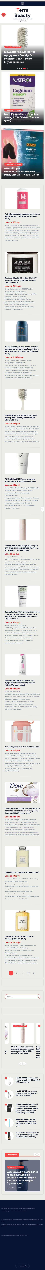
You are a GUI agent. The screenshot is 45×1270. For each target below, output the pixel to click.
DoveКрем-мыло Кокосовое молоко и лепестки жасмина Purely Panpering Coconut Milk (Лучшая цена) (22, 810)
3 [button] (21, 68)
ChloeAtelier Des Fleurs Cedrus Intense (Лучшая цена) (19, 937)
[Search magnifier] (37, 996)
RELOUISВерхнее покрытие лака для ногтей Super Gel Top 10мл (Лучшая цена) (27, 1135)
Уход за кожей (20, 1026)
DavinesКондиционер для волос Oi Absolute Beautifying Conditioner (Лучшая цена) (21, 280)
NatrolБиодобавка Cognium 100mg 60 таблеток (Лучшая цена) (21, 117)
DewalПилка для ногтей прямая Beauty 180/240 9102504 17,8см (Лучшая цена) (25, 1122)
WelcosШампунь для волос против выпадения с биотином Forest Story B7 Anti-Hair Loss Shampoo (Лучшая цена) (22, 350)
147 (28, 973)
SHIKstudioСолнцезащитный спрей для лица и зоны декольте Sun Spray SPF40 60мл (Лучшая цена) (22, 547)
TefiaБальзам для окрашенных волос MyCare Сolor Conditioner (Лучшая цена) (22, 216)
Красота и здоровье (13, 110)
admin (9, 1188)
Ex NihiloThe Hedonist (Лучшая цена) (22, 872)
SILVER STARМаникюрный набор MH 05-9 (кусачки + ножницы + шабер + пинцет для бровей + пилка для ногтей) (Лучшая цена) (27, 1108)
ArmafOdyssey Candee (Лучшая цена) (22, 747)
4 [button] (23, 68)
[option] (22, 47)
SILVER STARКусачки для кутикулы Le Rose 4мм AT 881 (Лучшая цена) (26, 1093)
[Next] (24, 1063)
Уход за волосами (13, 46)
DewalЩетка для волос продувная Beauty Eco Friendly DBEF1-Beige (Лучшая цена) (19, 57)
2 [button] (19, 68)
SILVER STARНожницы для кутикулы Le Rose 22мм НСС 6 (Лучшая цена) (27, 1080)
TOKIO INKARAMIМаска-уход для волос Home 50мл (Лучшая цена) (20, 480)
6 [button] (29, 68)
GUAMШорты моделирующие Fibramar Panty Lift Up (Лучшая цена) (21, 171)
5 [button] (27, 68)
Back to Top (23, 1266)
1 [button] (18, 68)
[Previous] (20, 1063)
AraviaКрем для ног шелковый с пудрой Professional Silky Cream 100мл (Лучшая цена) (20, 682)
